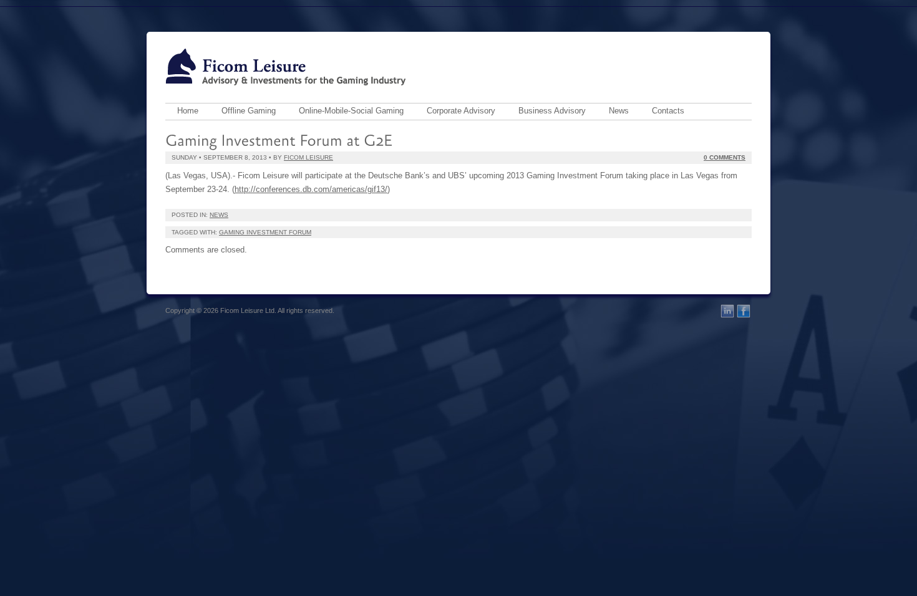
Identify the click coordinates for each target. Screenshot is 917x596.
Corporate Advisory (461, 110)
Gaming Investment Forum (265, 232)
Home (187, 110)
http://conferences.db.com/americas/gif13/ (311, 189)
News (619, 110)
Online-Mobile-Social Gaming (351, 110)
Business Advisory (552, 110)
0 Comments (724, 157)
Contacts (668, 110)
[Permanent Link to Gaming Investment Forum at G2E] (278, 139)
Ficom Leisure (308, 157)
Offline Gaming (248, 110)
